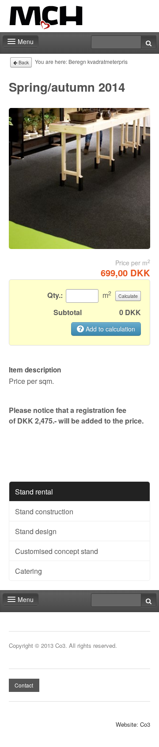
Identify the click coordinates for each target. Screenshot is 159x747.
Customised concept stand (56, 551)
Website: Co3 (133, 724)
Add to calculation (109, 328)
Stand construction (44, 511)
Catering (28, 570)
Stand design (36, 531)
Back (23, 62)
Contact (24, 685)
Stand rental (34, 491)
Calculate (128, 296)
